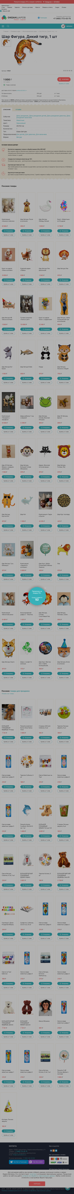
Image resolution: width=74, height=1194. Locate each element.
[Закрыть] (45, 588)
